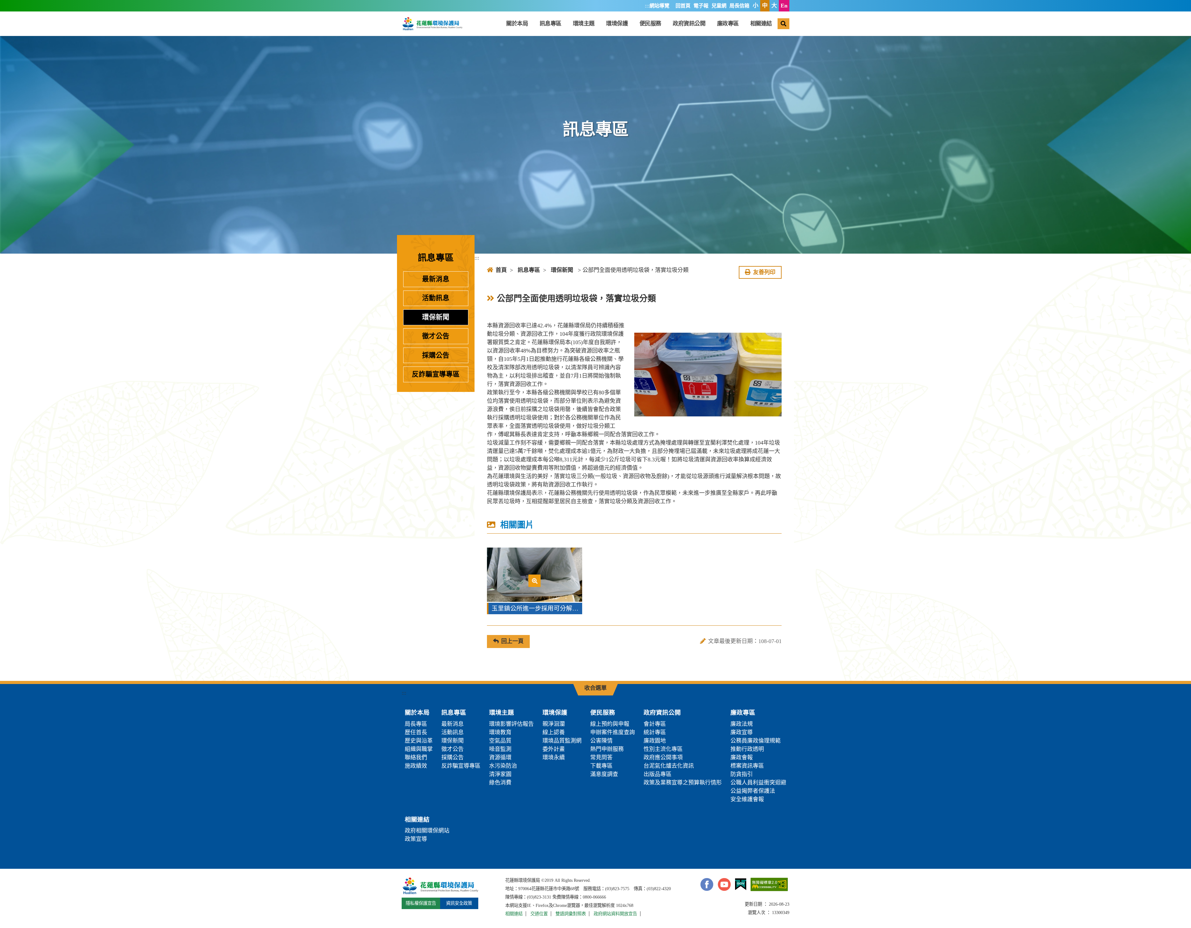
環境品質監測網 (562, 741)
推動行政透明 (747, 749)
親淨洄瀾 (553, 724)
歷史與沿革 (419, 741)
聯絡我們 (416, 757)
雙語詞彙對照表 (570, 913)
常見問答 (601, 757)
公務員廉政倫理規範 (755, 741)
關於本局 (517, 23)
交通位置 (539, 913)
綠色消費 (500, 782)
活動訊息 (435, 298)
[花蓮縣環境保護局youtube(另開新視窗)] (724, 884)
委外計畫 (553, 749)
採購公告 (435, 355)
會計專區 (655, 724)
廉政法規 (741, 724)
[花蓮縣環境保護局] (432, 23)
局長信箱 (739, 6)
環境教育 (500, 732)
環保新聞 (435, 317)
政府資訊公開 (689, 23)
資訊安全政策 (459, 903)
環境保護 (617, 23)
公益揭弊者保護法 (752, 791)
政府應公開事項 (663, 757)
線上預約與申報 (609, 724)
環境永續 (553, 757)
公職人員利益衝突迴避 (758, 782)
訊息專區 (550, 23)
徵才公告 (435, 336)
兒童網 (718, 6)
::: (647, 5)
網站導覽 (659, 6)
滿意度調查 (604, 774)
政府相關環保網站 (427, 831)
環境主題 (584, 23)
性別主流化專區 (663, 749)
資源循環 (500, 757)
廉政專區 (728, 23)
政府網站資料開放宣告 (615, 913)
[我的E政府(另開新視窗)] (740, 884)
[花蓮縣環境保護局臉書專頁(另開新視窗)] (706, 884)
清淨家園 (500, 774)
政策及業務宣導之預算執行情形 (683, 782)
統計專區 (655, 732)
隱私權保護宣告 (421, 903)
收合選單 (595, 688)
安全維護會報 (747, 799)
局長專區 (416, 724)
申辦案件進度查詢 (612, 732)
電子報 (701, 6)
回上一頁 (512, 641)
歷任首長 (416, 732)
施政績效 (416, 766)
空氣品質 (500, 741)
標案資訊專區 (747, 766)
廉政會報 (741, 757)
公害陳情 (601, 741)
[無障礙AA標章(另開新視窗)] (769, 884)
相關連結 (761, 23)
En (784, 5)
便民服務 (650, 23)
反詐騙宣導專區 (436, 374)
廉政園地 (655, 741)
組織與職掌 (419, 749)
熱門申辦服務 (607, 749)
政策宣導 (416, 839)
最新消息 (435, 279)
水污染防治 (503, 766)
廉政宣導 (741, 732)
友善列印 (764, 272)
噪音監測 (500, 749)
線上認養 (553, 732)
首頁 (501, 270)
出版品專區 (657, 774)
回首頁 (683, 6)
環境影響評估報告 (511, 724)
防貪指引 (741, 774)
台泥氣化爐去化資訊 (669, 766)
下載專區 (601, 766)
